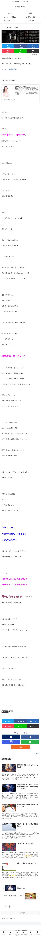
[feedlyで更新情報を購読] (30, 742)
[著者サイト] (11, 737)
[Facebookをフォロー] (30, 737)
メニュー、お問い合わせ (10, 69)
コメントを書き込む (20, 912)
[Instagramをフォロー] (11, 742)
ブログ (5, 711)
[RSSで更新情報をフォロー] (20, 747)
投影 (11, 711)
